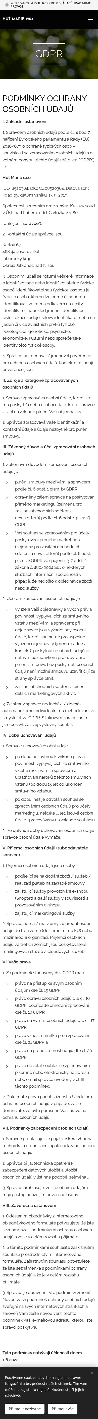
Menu (90, 19)
